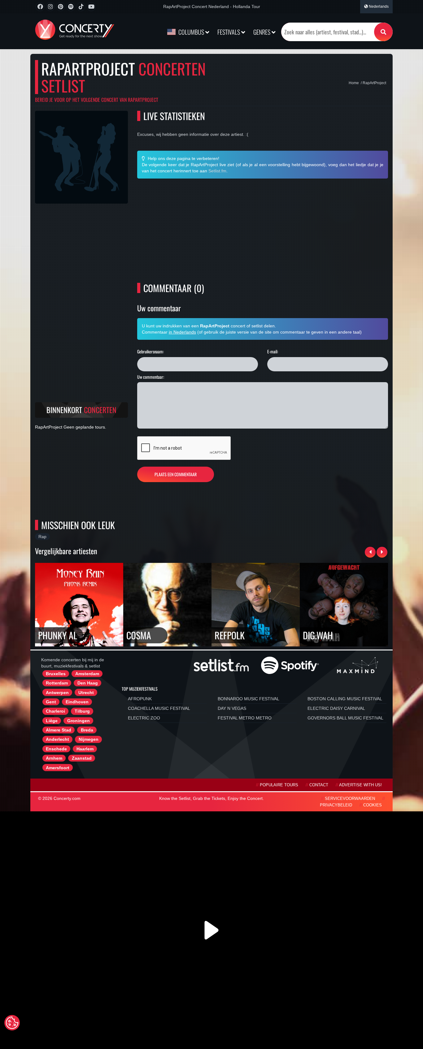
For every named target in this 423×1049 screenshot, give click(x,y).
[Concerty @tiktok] (80, 6)
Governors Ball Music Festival (345, 717)
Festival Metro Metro (245, 717)
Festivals (229, 32)
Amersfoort (57, 767)
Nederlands (378, 6)
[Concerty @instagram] (50, 6)
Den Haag (87, 682)
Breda (87, 729)
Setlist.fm (217, 170)
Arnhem (54, 758)
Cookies (372, 805)
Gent (51, 701)
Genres (262, 32)
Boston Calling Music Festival (344, 698)
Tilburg (82, 711)
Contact (318, 785)
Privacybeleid (336, 805)
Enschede (56, 748)
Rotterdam (57, 682)
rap (42, 536)
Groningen (78, 720)
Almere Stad (58, 729)
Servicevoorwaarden (350, 798)
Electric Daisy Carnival (336, 708)
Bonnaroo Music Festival (248, 698)
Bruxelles (56, 673)
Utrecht (86, 692)
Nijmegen (88, 739)
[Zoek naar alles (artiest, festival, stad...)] (383, 32)
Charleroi (55, 711)
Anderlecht (57, 739)
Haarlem (85, 748)
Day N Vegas (232, 708)
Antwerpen (57, 692)
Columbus (191, 32)
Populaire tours (279, 785)
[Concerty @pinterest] (60, 6)
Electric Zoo (144, 717)
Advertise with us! (360, 785)
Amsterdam (87, 673)
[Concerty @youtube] (91, 6)
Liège (52, 720)
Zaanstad (82, 758)
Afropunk (140, 698)
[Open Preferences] (12, 1022)
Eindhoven (77, 701)
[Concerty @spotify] (70, 6)
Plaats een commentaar (176, 474)
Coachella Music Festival (159, 708)
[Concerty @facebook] (40, 6)
